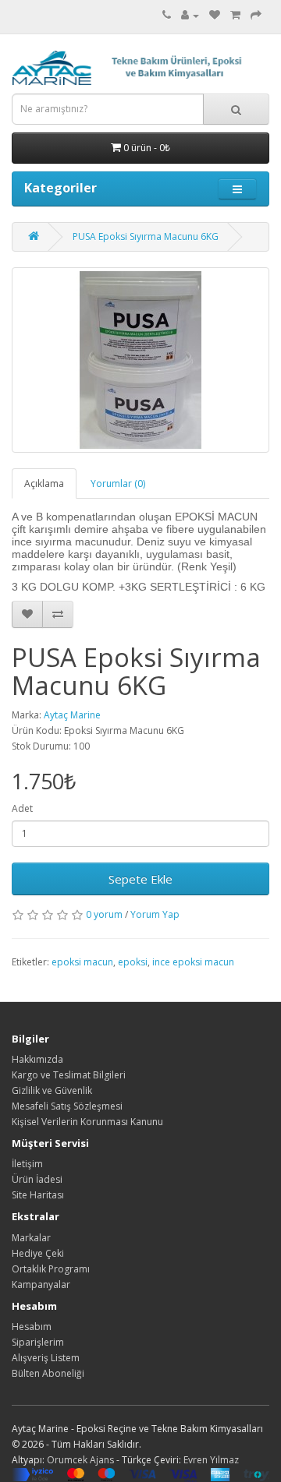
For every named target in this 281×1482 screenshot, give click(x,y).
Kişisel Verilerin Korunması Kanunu (87, 1121)
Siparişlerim (38, 1342)
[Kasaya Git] (256, 15)
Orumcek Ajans (80, 1459)
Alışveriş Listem (46, 1357)
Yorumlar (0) (118, 483)
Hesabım (32, 1326)
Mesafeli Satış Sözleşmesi (67, 1106)
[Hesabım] (190, 15)
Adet (22, 808)
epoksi (133, 962)
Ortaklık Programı (51, 1269)
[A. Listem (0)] (214, 15)
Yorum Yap (155, 914)
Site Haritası (38, 1194)
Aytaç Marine (72, 715)
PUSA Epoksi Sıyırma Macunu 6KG (146, 236)
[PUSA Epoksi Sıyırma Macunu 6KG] (140, 360)
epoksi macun (82, 962)
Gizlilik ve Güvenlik (52, 1090)
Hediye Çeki (38, 1253)
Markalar (31, 1237)
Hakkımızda (37, 1059)
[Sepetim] (235, 15)
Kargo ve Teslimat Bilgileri (69, 1075)
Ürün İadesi (37, 1179)
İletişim (27, 1163)
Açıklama (44, 483)
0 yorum (104, 914)
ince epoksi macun (193, 962)
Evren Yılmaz (211, 1459)
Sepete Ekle (140, 879)
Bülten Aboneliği (48, 1373)
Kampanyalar (41, 1284)
